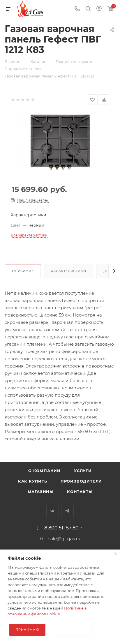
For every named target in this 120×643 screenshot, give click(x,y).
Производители (81, 481)
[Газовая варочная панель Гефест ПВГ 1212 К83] (60, 141)
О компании (44, 470)
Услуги (83, 470)
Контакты (79, 491)
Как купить (32, 481)
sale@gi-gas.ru (64, 538)
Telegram (67, 511)
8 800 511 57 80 (61, 528)
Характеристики (68, 271)
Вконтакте (52, 511)
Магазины (41, 491)
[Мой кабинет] (99, 9)
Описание (22, 271)
